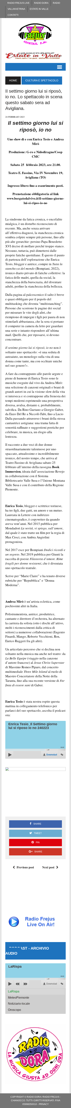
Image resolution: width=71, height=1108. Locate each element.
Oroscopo (14, 1009)
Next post (48, 867)
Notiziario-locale (19, 1003)
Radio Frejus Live (18, 3)
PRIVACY (44, 1104)
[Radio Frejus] (35, 34)
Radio (56, 3)
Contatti (13, 15)
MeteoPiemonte (18, 997)
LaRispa (13, 991)
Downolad (51, 754)
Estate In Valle (39, 9)
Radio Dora (41, 3)
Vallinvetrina (16, 9)
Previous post (25, 867)
